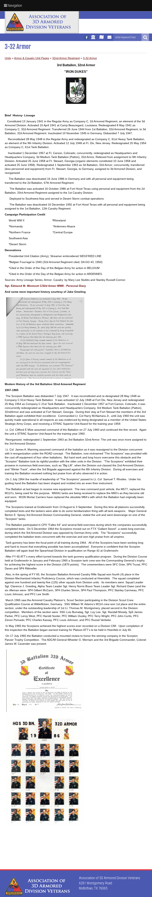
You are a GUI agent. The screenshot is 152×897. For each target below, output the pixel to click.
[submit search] (145, 37)
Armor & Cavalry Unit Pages (31, 58)
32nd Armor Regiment (66, 58)
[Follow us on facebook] (86, 37)
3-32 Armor (90, 58)
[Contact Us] (109, 39)
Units (8, 58)
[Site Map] (101, 39)
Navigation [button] (14, 5)
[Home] (93, 39)
